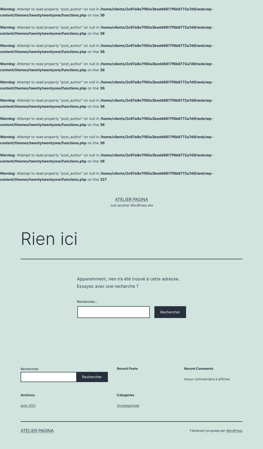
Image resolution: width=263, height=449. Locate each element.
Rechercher (30, 369)
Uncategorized (128, 405)
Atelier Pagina (131, 199)
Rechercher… (87, 302)
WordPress (234, 431)
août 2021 (28, 405)
